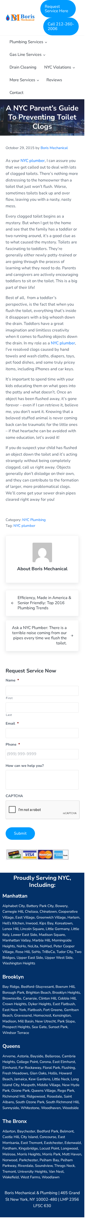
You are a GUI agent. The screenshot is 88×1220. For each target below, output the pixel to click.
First (9, 698)
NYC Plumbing (34, 519)
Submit (20, 833)
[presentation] (43, 810)
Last (9, 715)
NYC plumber (33, 160)
